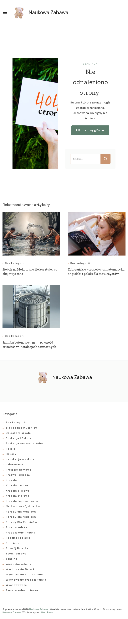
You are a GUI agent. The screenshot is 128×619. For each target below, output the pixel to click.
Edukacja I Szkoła (18, 438)
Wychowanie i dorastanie (24, 574)
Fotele (11, 448)
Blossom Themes (11, 612)
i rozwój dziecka (18, 475)
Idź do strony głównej (90, 130)
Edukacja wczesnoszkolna (25, 443)
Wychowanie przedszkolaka (26, 579)
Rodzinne (12, 543)
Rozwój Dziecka (17, 548)
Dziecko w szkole (18, 433)
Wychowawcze (16, 585)
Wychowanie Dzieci (20, 569)
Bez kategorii (14, 263)
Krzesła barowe (17, 485)
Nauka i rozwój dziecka (23, 506)
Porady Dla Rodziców (21, 522)
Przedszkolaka (16, 527)
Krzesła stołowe (18, 496)
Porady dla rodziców (21, 511)
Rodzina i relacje (18, 537)
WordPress (47, 612)
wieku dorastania (18, 564)
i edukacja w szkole (20, 459)
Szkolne (11, 558)
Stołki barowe (16, 553)
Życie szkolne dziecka (22, 590)
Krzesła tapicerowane (22, 501)
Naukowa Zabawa (48, 12)
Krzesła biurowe (18, 490)
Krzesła (11, 480)
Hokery (11, 454)
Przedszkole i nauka (20, 532)
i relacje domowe (19, 469)
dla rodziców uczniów (22, 428)
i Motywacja (15, 464)
